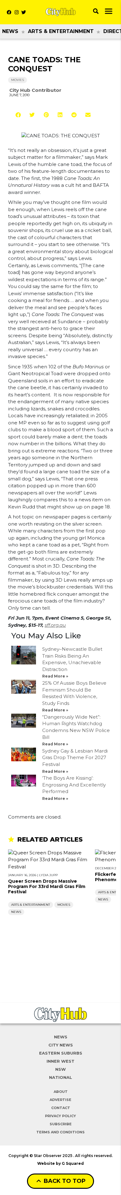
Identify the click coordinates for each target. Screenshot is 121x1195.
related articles (50, 839)
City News (60, 1044)
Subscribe (61, 1124)
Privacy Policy (60, 1116)
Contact (60, 1108)
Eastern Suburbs (60, 1053)
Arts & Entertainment (61, 31)
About (61, 1091)
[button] (18, 115)
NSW (60, 1069)
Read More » (55, 676)
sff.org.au (55, 625)
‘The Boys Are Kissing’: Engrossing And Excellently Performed (74, 784)
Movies (17, 80)
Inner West (60, 1061)
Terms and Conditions (60, 1132)
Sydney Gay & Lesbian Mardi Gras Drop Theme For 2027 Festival (75, 757)
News (10, 31)
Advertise (60, 1100)
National (60, 1077)
